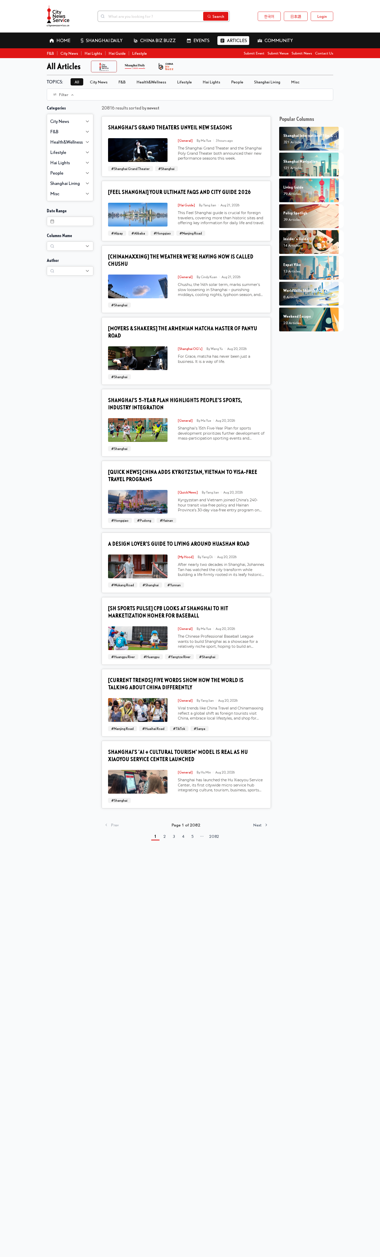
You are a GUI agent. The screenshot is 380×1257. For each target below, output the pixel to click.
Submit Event (254, 53)
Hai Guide (117, 53)
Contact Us (324, 53)
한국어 (269, 16)
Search (218, 16)
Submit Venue (278, 53)
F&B (50, 53)
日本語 (295, 16)
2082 (214, 836)
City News (69, 53)
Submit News (302, 53)
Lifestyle (139, 53)
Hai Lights (93, 53)
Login (322, 16)
